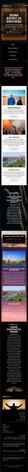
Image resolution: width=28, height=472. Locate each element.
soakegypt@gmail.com (14, 466)
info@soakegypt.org (19, 465)
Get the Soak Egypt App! (8, 432)
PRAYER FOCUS (13, 52)
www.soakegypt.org (8, 465)
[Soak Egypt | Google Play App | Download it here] (19, 32)
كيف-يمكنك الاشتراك (20, 419)
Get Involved (5, 430)
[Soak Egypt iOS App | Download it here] (9, 32)
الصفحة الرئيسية (21, 412)
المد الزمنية (22, 418)
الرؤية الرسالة (22, 414)
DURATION (13, 55)
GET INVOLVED (13, 59)
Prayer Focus (5, 427)
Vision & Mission (6, 425)
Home (4, 424)
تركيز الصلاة (22, 416)
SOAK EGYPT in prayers (14, 18)
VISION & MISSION (13, 48)
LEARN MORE (14, 116)
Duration (4, 428)
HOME (12, 44)
